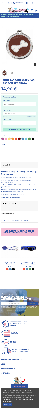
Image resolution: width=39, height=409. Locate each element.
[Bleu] (10, 269)
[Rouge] (7, 269)
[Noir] (13, 269)
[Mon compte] (32, 10)
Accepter (7, 405)
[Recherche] (6, 10)
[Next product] (37, 16)
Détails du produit (9, 204)
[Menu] (2, 10)
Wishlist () (7, 2)
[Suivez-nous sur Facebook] (27, 3)
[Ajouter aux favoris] (9, 260)
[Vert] (30, 269)
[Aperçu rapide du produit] (11, 260)
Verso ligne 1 (7, 101)
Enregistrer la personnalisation (19, 129)
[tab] (19, 165)
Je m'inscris (32, 303)
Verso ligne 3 (7, 119)
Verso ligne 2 (7, 110)
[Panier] (36, 10)
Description (7, 165)
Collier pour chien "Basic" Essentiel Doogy (29, 263)
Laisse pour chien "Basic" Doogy (10, 263)
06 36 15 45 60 (19, 2)
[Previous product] (36, 16)
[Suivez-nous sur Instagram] (31, 3)
